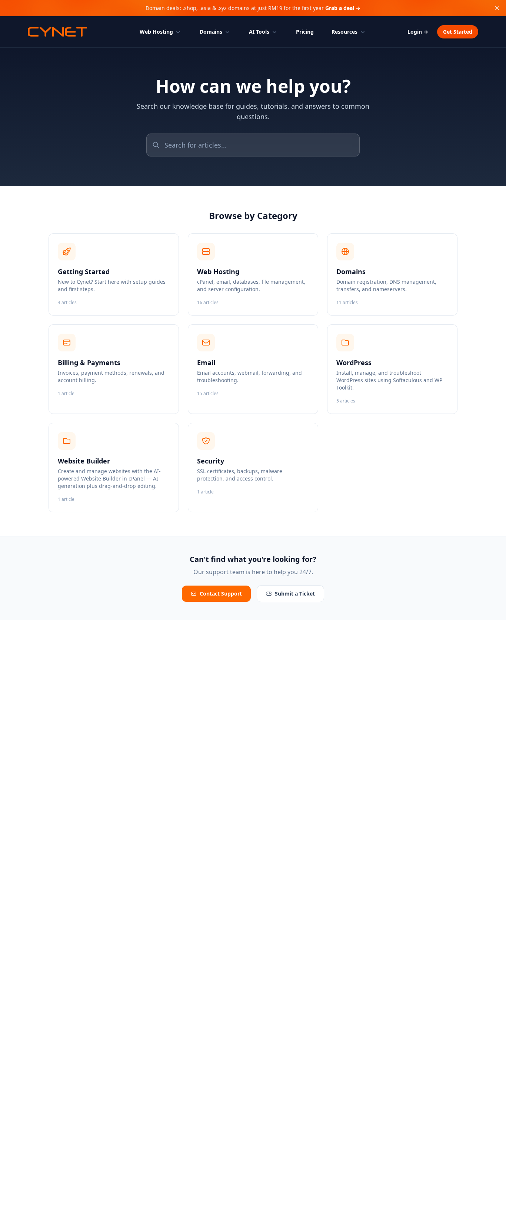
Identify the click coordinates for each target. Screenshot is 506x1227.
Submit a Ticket (295, 593)
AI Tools (259, 31)
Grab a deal (342, 7)
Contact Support (221, 593)
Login (417, 31)
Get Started (457, 31)
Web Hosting (156, 31)
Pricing (305, 31)
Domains (211, 31)
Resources (344, 31)
